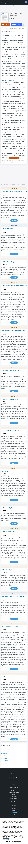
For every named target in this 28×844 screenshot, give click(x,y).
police (18, 125)
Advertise (14, 810)
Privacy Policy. (6, 839)
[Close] (25, 820)
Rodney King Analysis (16, 13)
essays (6, 5)
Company (14, 808)
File (3, 28)
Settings (15, 28)
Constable (3, 756)
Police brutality (4, 753)
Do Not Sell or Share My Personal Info (13, 841)
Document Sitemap (14, 787)
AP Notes (14, 794)
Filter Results (22, 28)
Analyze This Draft (16, 24)
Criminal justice (4, 760)
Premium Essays (14, 789)
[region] (14, 831)
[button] (1, 1)
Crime (2, 751)
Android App (14, 801)
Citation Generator (14, 798)
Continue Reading (14, 158)
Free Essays (14, 790)
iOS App (14, 800)
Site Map (14, 816)
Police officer (4, 758)
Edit (6, 28)
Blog (14, 814)
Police (2, 749)
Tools (10, 28)
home (2, 5)
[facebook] (11, 778)
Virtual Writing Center (14, 792)
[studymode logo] (9, 2)
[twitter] (14, 778)
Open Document (5, 24)
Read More (14, 220)
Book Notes (14, 796)
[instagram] (17, 778)
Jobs (11, 812)
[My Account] (26, 2)
